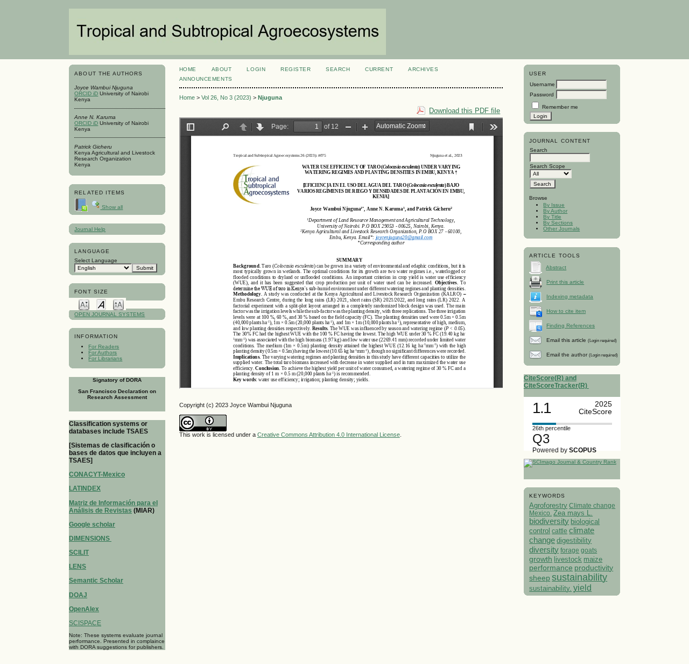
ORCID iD (86, 93)
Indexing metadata (569, 296)
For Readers (103, 347)
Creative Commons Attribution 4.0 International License (328, 434)
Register (295, 69)
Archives (423, 69)
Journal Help (90, 229)
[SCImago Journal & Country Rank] (570, 462)
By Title (552, 217)
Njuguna (270, 97)
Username (542, 84)
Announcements (206, 79)
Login (256, 69)
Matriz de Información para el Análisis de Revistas (113, 506)
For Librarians (105, 358)
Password (542, 94)
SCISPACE (85, 623)
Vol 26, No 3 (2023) (226, 97)
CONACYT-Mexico (97, 474)
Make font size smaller (84, 304)
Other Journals (561, 229)
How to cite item (566, 311)
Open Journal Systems (109, 314)
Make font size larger (118, 304)
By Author (555, 211)
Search (338, 69)
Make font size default (101, 304)
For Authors (102, 352)
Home (187, 69)
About (222, 69)
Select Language (95, 260)
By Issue (554, 205)
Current (379, 69)
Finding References (570, 325)
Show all (111, 207)
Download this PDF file (464, 111)
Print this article (565, 282)
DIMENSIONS (90, 538)
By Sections (558, 223)
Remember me (560, 107)
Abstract (556, 267)
